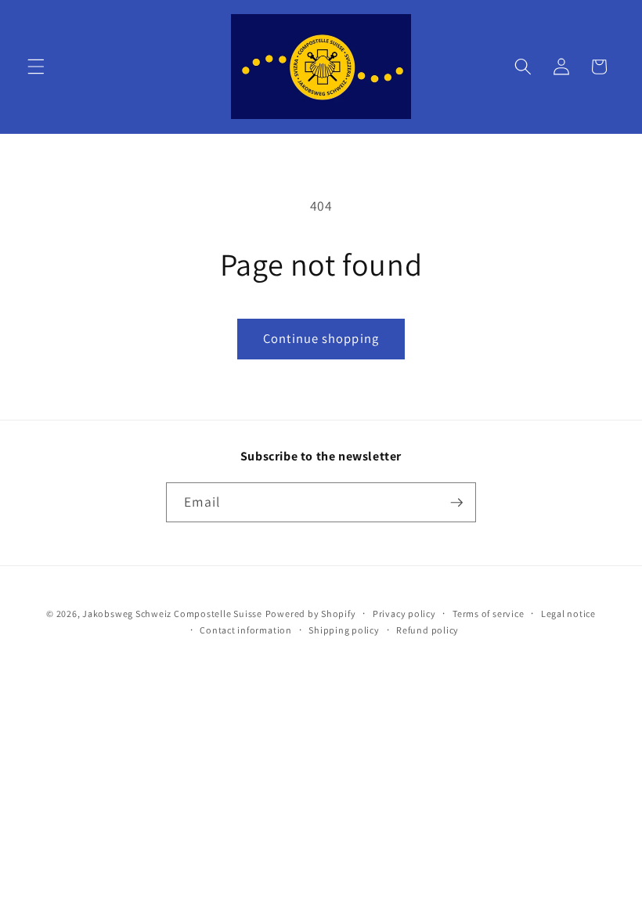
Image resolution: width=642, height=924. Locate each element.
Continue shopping (321, 338)
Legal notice (568, 613)
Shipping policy (344, 630)
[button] (36, 66)
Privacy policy (404, 613)
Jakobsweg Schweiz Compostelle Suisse (172, 613)
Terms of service (488, 613)
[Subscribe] (456, 502)
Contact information (246, 630)
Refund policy (427, 630)
